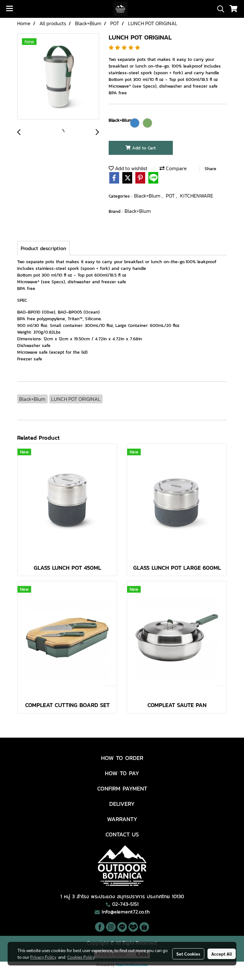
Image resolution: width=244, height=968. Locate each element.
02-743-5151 (125, 904)
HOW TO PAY (122, 773)
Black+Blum (148, 195)
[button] (218, 8)
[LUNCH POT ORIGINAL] (58, 77)
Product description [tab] (43, 248)
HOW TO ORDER (122, 758)
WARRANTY (122, 819)
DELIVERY (122, 803)
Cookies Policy (81, 957)
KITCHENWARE (196, 195)
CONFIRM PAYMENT (122, 788)
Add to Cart (143, 148)
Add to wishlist (130, 168)
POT (171, 195)
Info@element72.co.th (126, 911)
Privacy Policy (43, 957)
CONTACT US (122, 834)
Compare (176, 168)
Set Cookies (188, 954)
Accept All (221, 954)
